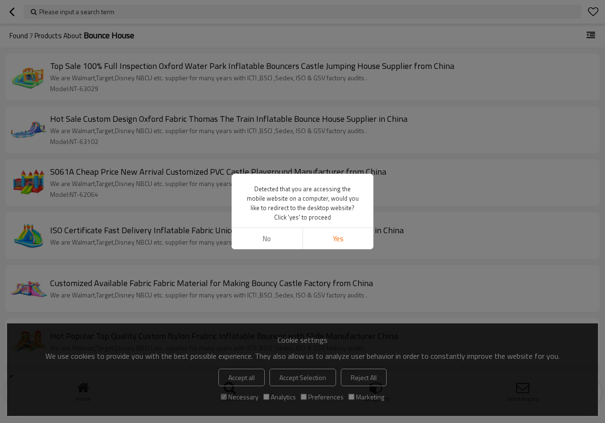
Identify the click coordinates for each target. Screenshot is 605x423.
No (267, 238)
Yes (338, 238)
